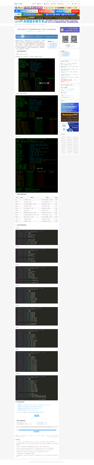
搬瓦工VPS (63, 1)
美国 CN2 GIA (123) (75, 140)
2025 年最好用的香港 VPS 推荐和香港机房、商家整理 (25, 453)
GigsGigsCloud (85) (69, 149)
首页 (35, 3)
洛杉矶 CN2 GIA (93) (69, 148)
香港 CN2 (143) (63, 140)
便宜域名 (54, 3)
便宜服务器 (61, 3)
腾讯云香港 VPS (18, 40)
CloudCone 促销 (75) (63, 153)
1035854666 (30, 423)
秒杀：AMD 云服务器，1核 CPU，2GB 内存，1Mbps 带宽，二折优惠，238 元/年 (34, 404)
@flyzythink (45, 423)
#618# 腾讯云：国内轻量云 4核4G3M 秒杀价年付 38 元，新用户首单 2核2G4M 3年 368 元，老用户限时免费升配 (35, 448)
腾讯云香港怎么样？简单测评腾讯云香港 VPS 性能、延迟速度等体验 (37, 29)
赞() (37, 415)
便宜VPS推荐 (49, 1)
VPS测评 (68, 3)
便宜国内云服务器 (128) (69, 140)
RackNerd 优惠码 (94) (75, 146)
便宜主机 (47, 3)
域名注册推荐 (56, 1)
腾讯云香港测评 (36, 431)
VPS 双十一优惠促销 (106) (75, 142)
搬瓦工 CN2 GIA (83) (75, 149)
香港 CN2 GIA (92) (63, 149)
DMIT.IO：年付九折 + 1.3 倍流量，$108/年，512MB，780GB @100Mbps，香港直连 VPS (47, 436)
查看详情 (70, 64)
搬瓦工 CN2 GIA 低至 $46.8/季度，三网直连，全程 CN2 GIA (34, 412)
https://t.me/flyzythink (67, 90)
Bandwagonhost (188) (63, 139)
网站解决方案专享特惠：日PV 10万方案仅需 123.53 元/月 (29, 408)
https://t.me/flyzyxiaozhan (68, 95)
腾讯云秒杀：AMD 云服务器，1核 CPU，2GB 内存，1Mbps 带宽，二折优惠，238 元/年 (25, 436)
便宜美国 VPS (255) (63, 137)
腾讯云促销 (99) (69, 144)
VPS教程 (75, 3)
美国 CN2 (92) (75, 147)
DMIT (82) (62, 151)
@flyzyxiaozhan (45, 422)
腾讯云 (72, 1)
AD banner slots (71, 97)
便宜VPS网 (18, 4)
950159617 (65, 94)
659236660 (30, 424)
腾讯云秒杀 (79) (75, 151)
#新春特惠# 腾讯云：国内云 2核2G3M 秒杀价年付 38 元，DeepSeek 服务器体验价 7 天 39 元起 (32, 451)
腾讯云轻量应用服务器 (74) (75, 153)
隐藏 (52, 41)
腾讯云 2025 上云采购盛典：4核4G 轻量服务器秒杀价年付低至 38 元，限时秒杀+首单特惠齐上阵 (32, 446)
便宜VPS (40, 3)
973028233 (24, 422)
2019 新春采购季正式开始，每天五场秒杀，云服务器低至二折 (30, 406)
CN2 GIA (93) (63, 147)
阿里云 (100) (63, 144)
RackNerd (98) (75, 144)
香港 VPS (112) (69, 142)
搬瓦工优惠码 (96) (63, 146)
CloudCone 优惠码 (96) (69, 146)
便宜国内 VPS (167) (69, 139)
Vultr (68, 1)
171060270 (45, 424)
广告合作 (78, 1)
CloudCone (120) (63, 142)
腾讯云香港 (36, 42)
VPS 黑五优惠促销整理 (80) (69, 151)
